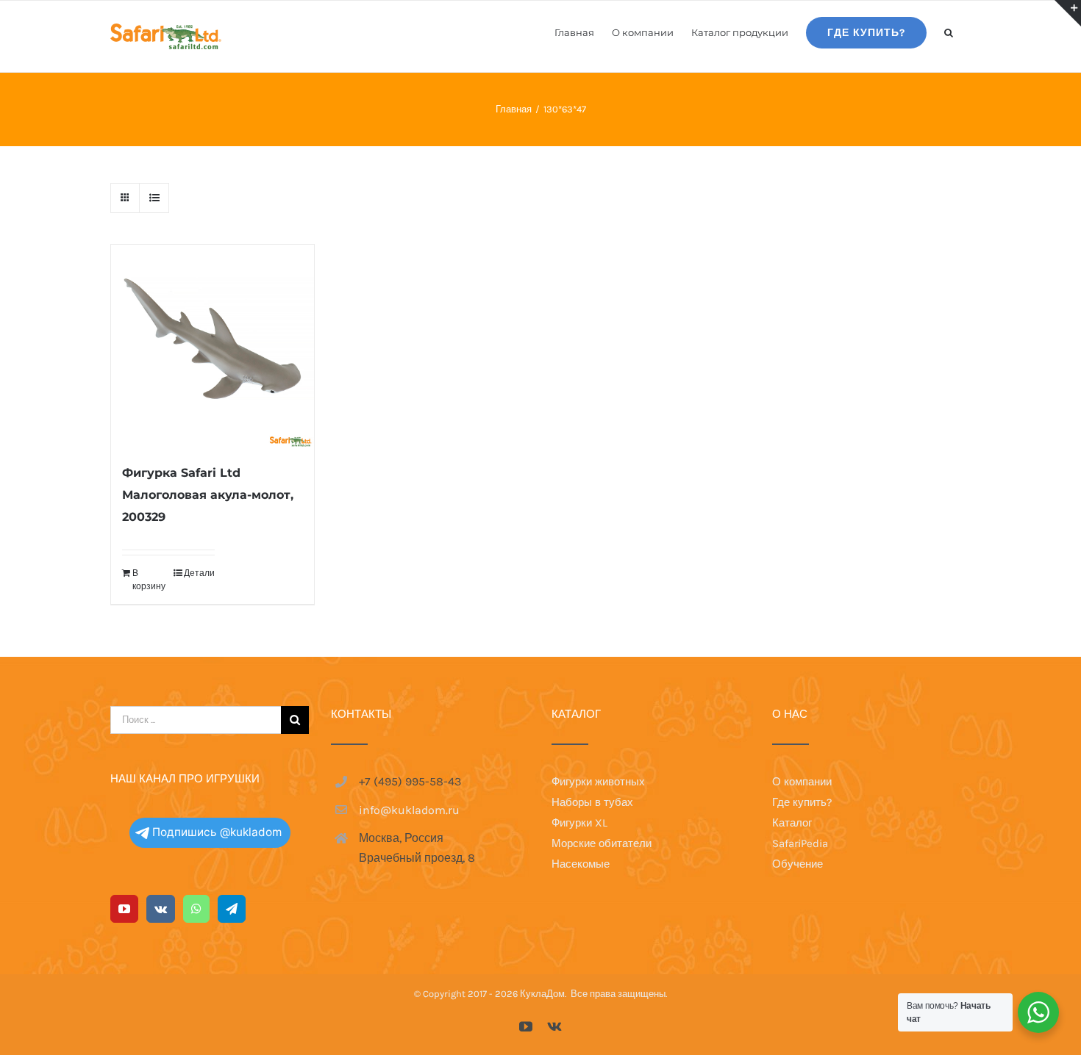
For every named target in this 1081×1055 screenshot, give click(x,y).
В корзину (148, 579)
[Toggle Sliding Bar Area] (1068, 13)
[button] (948, 31)
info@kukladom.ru (409, 810)
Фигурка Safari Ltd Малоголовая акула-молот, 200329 (207, 495)
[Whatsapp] (196, 909)
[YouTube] (124, 909)
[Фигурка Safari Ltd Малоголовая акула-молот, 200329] (212, 346)
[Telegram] (232, 909)
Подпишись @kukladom (217, 832)
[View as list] (154, 198)
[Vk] (160, 909)
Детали (199, 573)
